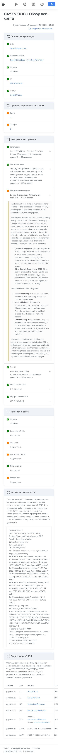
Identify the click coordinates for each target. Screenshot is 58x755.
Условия (36, 748)
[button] (31, 154)
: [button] (15, 147)
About (6, 748)
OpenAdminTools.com (12, 751)
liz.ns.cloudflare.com (36, 704)
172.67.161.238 (34, 698)
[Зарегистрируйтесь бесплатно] (51, 4)
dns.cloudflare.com (42, 722)
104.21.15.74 (33, 691)
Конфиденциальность (20, 748)
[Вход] (42, 4)
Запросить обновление (42, 29)
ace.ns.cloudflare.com (37, 710)
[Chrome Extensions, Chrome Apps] (16, 4)
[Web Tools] (25, 4)
